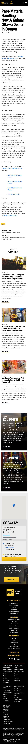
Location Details (9, 547)
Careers (14, 640)
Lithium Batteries (14, 624)
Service (5, 678)
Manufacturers (14, 647)
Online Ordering (14, 626)
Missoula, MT (9, 544)
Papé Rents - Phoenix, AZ (13, 555)
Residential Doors (8, 722)
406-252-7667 (9, 532)
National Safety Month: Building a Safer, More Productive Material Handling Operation (13, 328)
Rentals (14, 607)
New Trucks (17, 689)
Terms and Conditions (15, 739)
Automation (14, 622)
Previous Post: (11, 231)
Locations (14, 630)
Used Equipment (14, 605)
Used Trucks (17, 691)
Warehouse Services (6, 717)
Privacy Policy (7, 740)
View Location (6, 535)
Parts (4, 676)
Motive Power (14, 614)
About (14, 638)
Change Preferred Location (9, 537)
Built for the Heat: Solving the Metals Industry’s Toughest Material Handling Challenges (13, 277)
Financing (14, 609)
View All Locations (14, 559)
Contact (5, 739)
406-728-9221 (10, 549)
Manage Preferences (14, 649)
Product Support (14, 611)
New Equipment (14, 603)
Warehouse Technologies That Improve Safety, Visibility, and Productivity (13, 380)
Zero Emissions (18, 699)
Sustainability (14, 642)
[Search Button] (23, 3)
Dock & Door (6, 719)
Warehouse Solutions (14, 620)
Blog (14, 644)
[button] (5, 301)
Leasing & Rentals (19, 693)
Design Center (7, 724)
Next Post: (13, 236)
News (3, 224)
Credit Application (14, 628)
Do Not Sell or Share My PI (10, 741)
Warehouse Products (6, 713)
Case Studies (14, 632)
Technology (6, 680)
